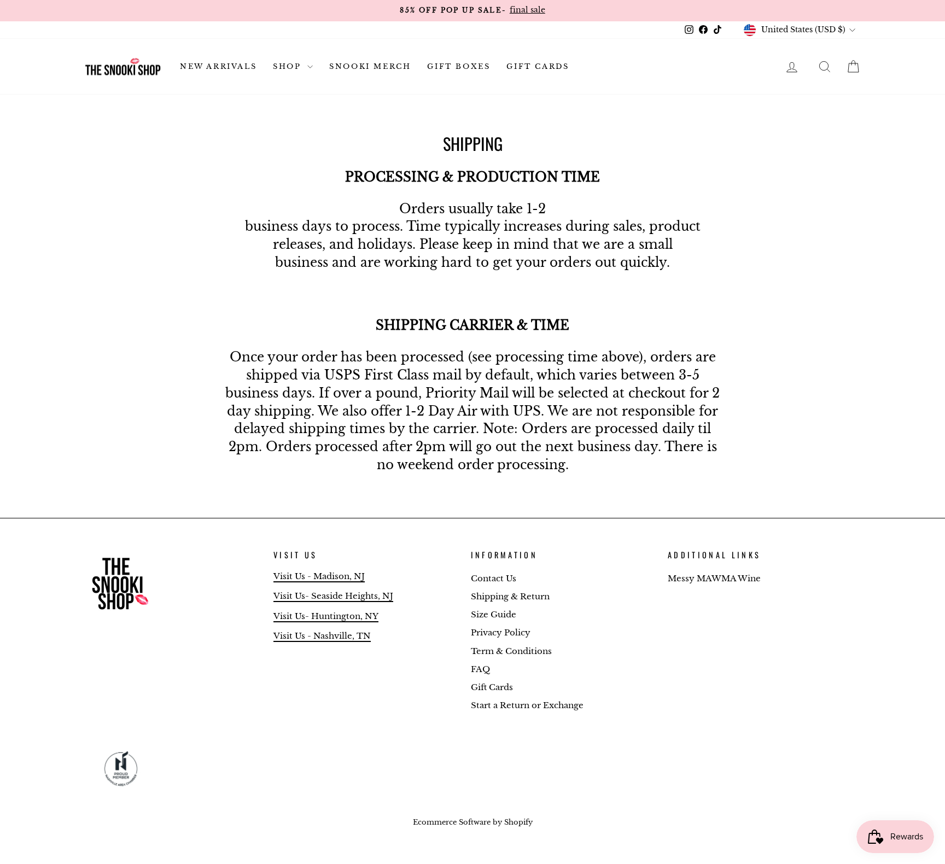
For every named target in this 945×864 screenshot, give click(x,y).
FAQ (480, 669)
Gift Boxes (458, 66)
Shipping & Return (510, 596)
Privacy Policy (500, 632)
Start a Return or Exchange (527, 705)
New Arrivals (218, 66)
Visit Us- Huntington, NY (325, 616)
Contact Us (493, 578)
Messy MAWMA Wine (714, 578)
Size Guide (493, 614)
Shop (289, 66)
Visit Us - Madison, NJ (319, 576)
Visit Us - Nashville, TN (322, 636)
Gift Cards (537, 66)
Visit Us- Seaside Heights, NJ (333, 596)
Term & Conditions (511, 651)
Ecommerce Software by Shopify (473, 822)
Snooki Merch (370, 66)
